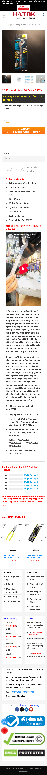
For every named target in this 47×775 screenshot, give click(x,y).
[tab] (23, 153)
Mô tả (6, 153)
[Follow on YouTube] (31, 709)
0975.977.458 (11, 636)
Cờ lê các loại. (36, 25)
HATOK (7, 159)
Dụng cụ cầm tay (22, 25)
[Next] (41, 51)
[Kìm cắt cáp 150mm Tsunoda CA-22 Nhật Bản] (12, 533)
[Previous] (6, 51)
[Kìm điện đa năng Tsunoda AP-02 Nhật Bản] (35, 533)
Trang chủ (10, 25)
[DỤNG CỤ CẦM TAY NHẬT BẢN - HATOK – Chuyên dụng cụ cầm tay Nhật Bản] (24, 16)
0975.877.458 (15, 692)
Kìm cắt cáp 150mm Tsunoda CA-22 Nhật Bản (12, 557)
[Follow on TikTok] (22, 709)
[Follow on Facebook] (17, 709)
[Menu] (4, 16)
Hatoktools (24, 772)
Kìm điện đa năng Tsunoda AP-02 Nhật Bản (35, 557)
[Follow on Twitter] (26, 709)
